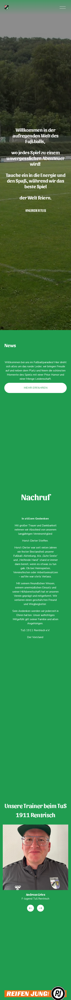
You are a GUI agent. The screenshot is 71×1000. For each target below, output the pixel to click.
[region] (35, 868)
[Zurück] (30, 908)
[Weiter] (40, 908)
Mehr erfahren (35, 388)
